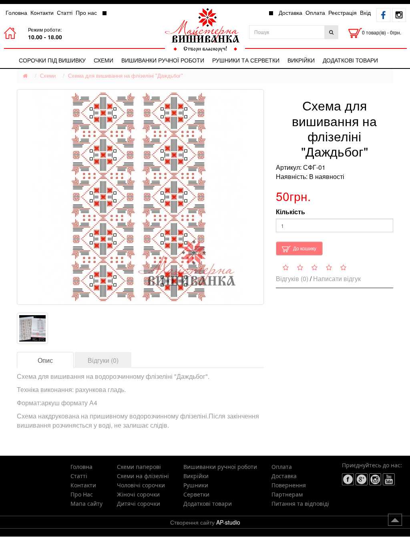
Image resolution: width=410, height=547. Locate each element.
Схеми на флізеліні (143, 476)
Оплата (315, 12)
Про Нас (81, 494)
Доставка (290, 12)
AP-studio (228, 522)
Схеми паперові (139, 467)
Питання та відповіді (300, 503)
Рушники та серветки (245, 60)
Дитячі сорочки (138, 503)
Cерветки (196, 494)
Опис (45, 360)
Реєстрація (342, 12)
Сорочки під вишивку (52, 60)
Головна (16, 12)
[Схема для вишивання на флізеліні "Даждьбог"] (140, 197)
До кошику (304, 248)
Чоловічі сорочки (141, 485)
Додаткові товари (350, 60)
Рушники (195, 485)
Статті (64, 12)
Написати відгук (337, 278)
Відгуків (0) (292, 278)
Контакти (42, 12)
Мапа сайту (86, 503)
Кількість (290, 211)
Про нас (86, 12)
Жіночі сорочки (138, 494)
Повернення (288, 485)
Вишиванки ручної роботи (220, 467)
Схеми (103, 60)
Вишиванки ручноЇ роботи (162, 60)
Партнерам (287, 494)
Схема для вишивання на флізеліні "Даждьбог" (125, 76)
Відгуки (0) (103, 360)
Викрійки (301, 60)
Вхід (365, 12)
